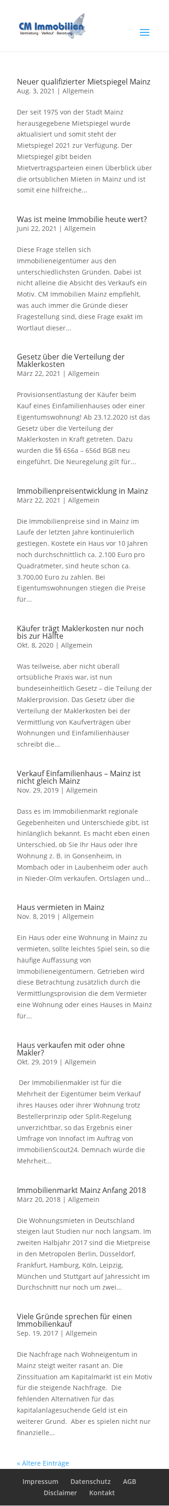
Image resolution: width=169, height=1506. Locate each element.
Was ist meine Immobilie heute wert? (82, 219)
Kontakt (102, 1492)
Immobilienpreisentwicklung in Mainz (82, 491)
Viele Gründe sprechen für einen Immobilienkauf (74, 1320)
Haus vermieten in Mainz (60, 907)
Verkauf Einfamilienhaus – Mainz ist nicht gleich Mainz (79, 777)
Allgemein (78, 90)
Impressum (40, 1481)
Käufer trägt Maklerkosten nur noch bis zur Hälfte (80, 632)
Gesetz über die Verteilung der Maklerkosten (71, 360)
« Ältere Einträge (43, 1463)
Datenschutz (90, 1481)
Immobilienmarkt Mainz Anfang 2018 (81, 1190)
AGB (129, 1481)
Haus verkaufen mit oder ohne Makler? (71, 1049)
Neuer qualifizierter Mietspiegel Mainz (83, 81)
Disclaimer (60, 1492)
